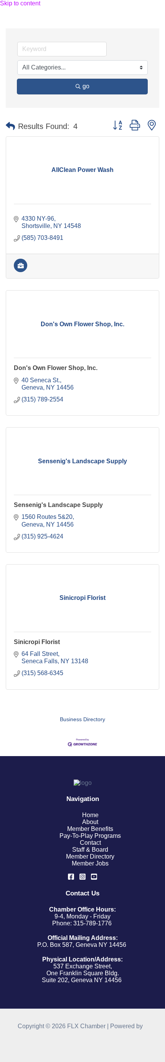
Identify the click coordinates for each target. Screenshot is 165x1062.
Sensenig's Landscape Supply (58, 505)
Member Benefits (90, 829)
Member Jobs (90, 863)
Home (90, 815)
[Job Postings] (20, 270)
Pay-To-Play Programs (90, 835)
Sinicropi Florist (37, 642)
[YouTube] (94, 878)
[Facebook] (71, 878)
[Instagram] (82, 878)
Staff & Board (90, 849)
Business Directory (82, 719)
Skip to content (20, 3)
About (90, 822)
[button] (10, 126)
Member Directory (90, 856)
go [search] (85, 86)
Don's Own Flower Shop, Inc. (55, 368)
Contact (90, 842)
